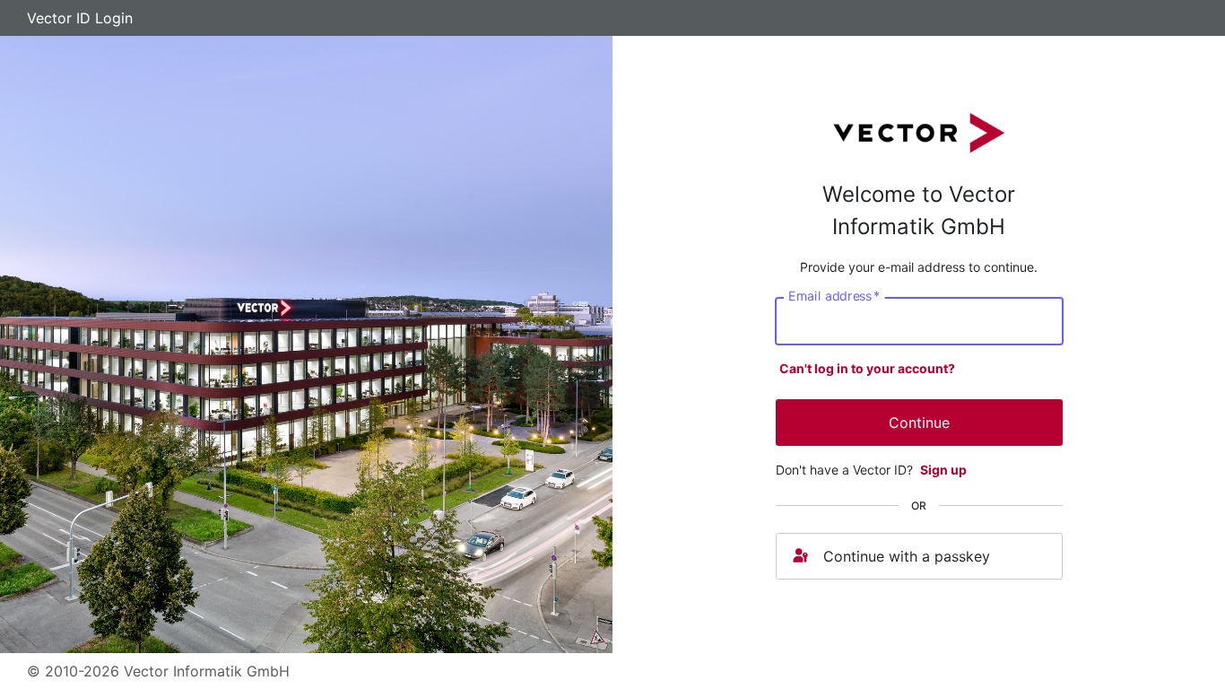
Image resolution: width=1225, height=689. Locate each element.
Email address (834, 295)
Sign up (943, 469)
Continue (919, 423)
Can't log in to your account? (867, 368)
